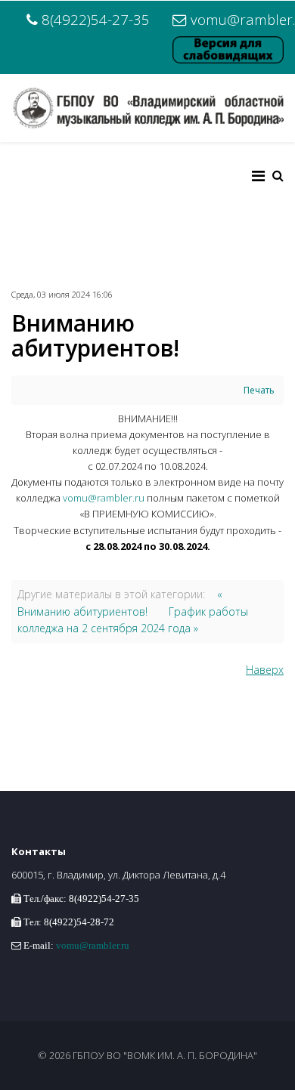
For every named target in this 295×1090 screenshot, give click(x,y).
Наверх (265, 669)
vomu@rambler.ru (103, 498)
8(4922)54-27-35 (96, 19)
